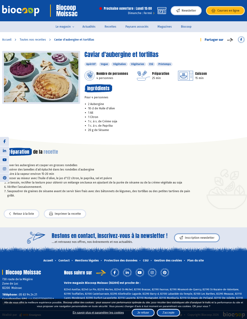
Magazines (164, 26)
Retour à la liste (23, 213)
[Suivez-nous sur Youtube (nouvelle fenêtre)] (4, 159)
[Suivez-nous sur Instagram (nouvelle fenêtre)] (4, 168)
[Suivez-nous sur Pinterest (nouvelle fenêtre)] (4, 177)
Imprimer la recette (68, 213)
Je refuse (143, 312)
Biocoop (186, 26)
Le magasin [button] (63, 26)
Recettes (110, 26)
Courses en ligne (228, 10)
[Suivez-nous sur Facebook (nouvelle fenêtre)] (4, 141)
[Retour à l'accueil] (20, 10)
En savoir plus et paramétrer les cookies (98, 312)
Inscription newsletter (199, 237)
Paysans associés (136, 26)
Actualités (88, 26)
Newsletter (189, 10)
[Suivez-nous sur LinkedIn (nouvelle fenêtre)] (4, 150)
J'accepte (168, 312)
